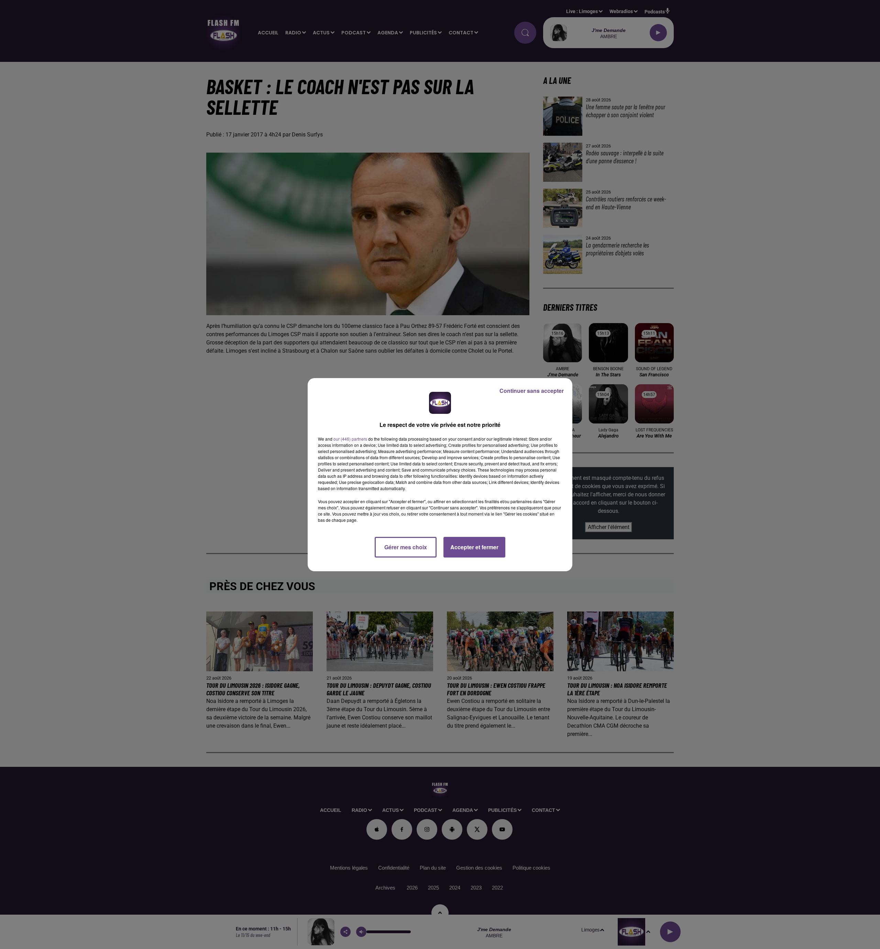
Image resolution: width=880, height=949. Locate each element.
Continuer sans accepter (531, 391)
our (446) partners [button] (350, 439)
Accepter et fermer (474, 547)
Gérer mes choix (405, 547)
